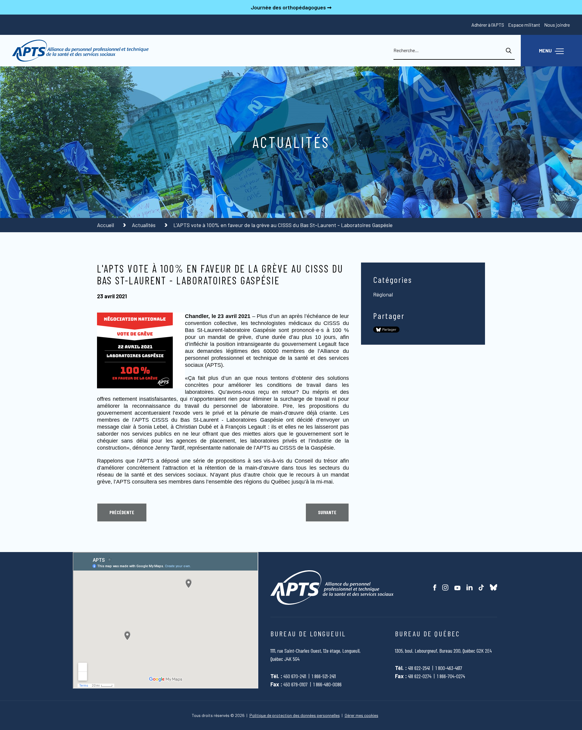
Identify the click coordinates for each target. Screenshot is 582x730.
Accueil (106, 225)
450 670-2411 (294, 676)
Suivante (327, 512)
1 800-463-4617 (449, 668)
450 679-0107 (295, 684)
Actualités (144, 225)
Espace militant (524, 25)
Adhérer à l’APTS (487, 25)
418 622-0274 (419, 676)
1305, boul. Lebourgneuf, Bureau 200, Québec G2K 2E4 (443, 650)
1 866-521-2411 (324, 676)
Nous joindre (557, 25)
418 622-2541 (419, 668)
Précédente (121, 512)
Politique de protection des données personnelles (294, 715)
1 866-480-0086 (327, 684)
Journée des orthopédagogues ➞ (291, 7)
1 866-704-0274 (451, 676)
